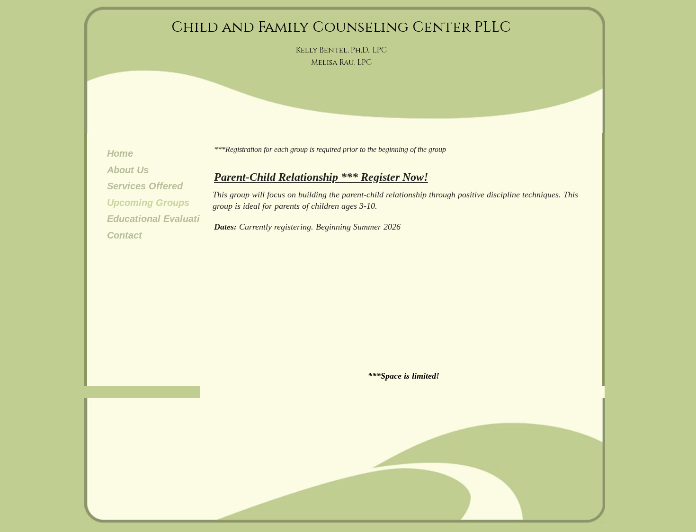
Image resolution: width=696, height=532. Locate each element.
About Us (128, 170)
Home (120, 153)
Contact (124, 235)
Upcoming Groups (148, 202)
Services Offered (145, 186)
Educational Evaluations (161, 218)
